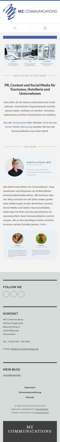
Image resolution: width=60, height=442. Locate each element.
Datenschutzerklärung (30, 392)
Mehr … (44, 224)
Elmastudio (42, 412)
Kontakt (30, 397)
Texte (45, 122)
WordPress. (42, 409)
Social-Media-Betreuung (18, 126)
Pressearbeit (19, 122)
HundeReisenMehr (12, 375)
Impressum (30, 387)
